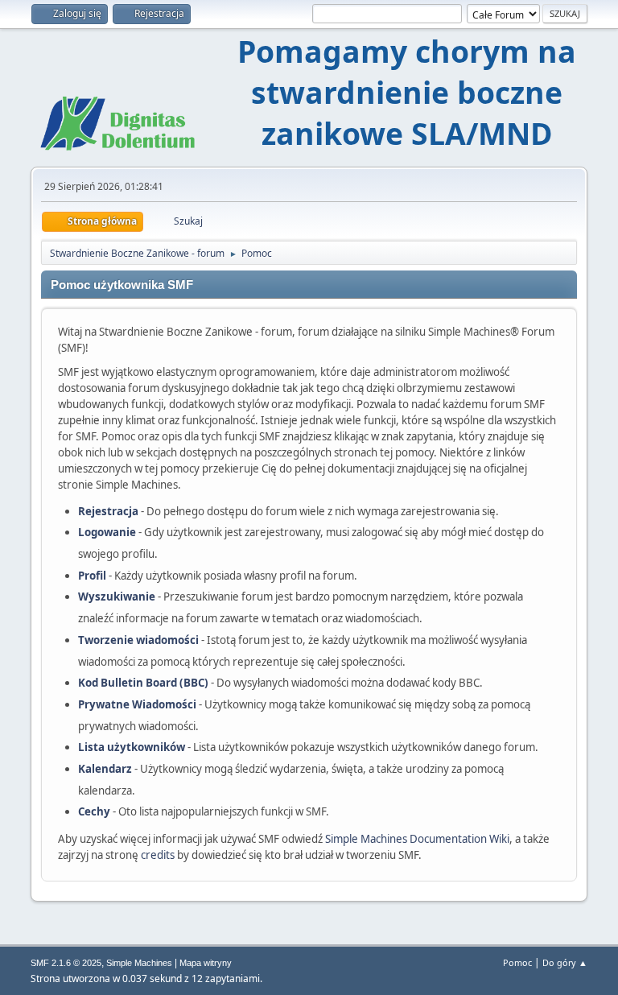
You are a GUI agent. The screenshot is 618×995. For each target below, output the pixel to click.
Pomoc (517, 962)
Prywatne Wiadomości (137, 704)
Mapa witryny (205, 963)
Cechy (94, 811)
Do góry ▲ (564, 962)
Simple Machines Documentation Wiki (417, 839)
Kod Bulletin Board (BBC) (143, 682)
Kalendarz (105, 769)
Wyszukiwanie (116, 596)
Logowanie (107, 532)
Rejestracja (108, 511)
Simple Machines (139, 963)
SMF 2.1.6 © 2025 (66, 963)
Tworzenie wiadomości (138, 640)
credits (158, 855)
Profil (92, 575)
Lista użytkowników (131, 747)
